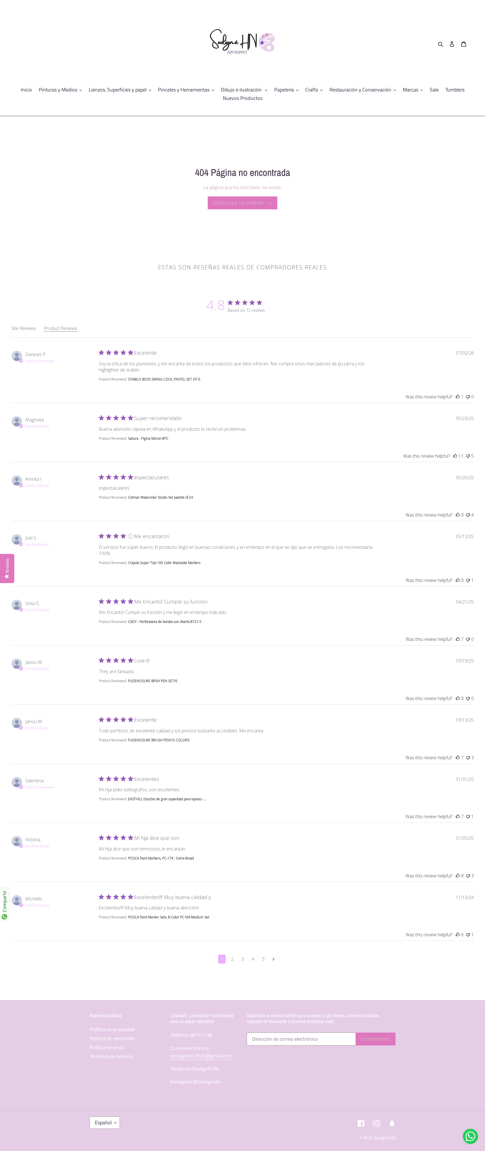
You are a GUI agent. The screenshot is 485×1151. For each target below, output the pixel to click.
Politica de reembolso (112, 1038)
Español (103, 1122)
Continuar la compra (238, 203)
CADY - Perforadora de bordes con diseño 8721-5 (165, 621)
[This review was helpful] (458, 397)
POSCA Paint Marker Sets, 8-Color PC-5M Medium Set (168, 917)
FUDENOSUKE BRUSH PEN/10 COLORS (158, 740)
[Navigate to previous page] (211, 959)
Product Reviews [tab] (60, 328)
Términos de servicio (111, 1056)
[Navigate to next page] (273, 959)
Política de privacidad (112, 1029)
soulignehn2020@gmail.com (201, 1056)
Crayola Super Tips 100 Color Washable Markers (164, 562)
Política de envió (107, 1047)
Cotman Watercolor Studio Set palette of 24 (160, 497)
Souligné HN (384, 1137)
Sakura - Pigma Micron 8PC (148, 438)
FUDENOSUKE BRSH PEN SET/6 (152, 680)
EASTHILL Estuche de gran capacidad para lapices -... (167, 799)
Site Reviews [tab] (23, 328)
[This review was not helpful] (468, 397)
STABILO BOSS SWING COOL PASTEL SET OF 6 (164, 379)
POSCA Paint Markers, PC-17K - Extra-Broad (161, 858)
